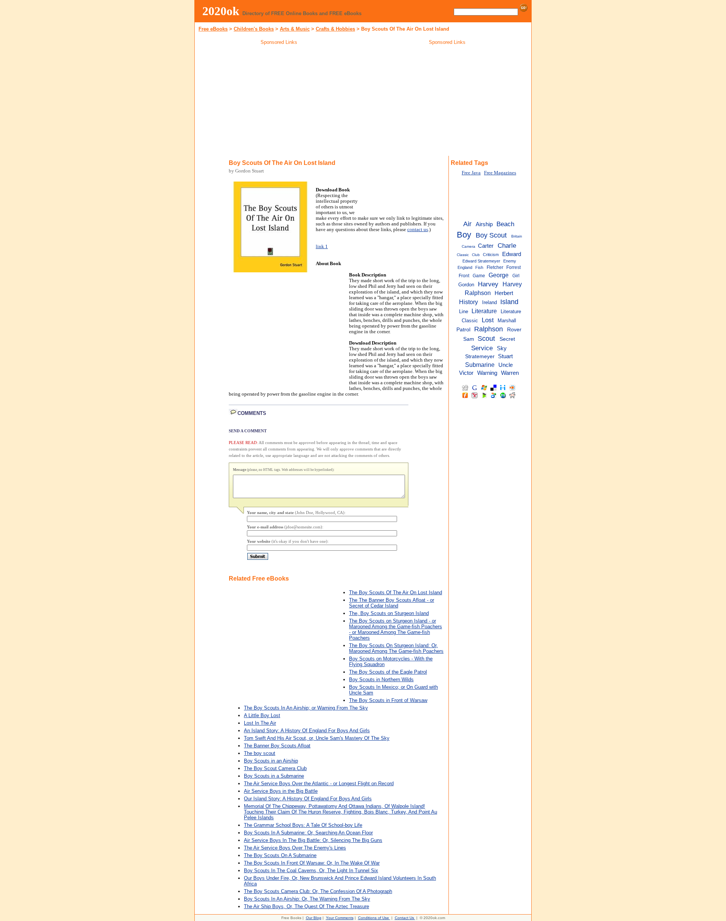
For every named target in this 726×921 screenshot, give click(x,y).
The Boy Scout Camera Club (275, 768)
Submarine (480, 364)
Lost (488, 320)
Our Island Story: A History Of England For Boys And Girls (308, 798)
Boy (464, 234)
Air (467, 224)
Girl (516, 275)
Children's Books (254, 29)
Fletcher (495, 267)
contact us (417, 229)
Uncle (505, 365)
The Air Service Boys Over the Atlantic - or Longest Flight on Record (319, 783)
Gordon (466, 284)
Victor (466, 373)
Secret (507, 339)
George (499, 275)
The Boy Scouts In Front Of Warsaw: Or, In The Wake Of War (312, 863)
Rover (514, 329)
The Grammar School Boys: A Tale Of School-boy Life (303, 825)
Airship (484, 224)
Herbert (504, 293)
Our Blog (313, 918)
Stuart (505, 356)
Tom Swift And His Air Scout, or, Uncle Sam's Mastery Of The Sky (316, 738)
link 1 (322, 246)
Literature (484, 311)
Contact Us (404, 918)
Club (476, 255)
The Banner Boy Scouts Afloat (277, 746)
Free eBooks (213, 29)
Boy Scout (491, 235)
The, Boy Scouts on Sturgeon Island (389, 613)
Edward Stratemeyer (481, 261)
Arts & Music (295, 29)
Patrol (463, 329)
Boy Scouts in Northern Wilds (381, 679)
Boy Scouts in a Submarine (274, 776)
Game (479, 275)
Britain (516, 236)
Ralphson (488, 329)
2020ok (220, 11)
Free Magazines (500, 173)
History (468, 301)
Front (464, 275)
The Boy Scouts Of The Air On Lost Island (395, 592)
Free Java (471, 173)
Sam (468, 339)
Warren (510, 373)
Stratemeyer (480, 356)
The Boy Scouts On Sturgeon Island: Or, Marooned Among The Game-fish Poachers (396, 648)
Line (463, 311)
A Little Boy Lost (262, 715)
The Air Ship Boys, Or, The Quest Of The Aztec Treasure (306, 906)
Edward (511, 254)
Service (482, 348)
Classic (463, 255)
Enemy (509, 261)
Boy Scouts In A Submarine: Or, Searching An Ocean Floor (308, 833)
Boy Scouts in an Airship (271, 761)
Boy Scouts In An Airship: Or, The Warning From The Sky (307, 899)
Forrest (513, 267)
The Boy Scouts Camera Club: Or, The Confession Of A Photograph (318, 891)
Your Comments (340, 918)
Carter (485, 245)
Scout (486, 338)
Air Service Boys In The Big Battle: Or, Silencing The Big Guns (313, 840)
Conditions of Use (373, 918)
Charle (507, 245)
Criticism (491, 254)
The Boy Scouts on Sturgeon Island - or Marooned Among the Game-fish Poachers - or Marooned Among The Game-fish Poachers (395, 629)
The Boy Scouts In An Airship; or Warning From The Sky (306, 708)
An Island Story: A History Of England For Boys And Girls (307, 730)
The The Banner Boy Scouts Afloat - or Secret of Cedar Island (391, 603)
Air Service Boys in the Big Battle (281, 791)
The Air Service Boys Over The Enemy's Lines (295, 848)
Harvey (488, 284)
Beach (505, 224)
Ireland (489, 302)
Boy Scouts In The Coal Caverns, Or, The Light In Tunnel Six (311, 870)
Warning (487, 373)
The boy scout (259, 753)
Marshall (507, 320)
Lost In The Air (260, 723)
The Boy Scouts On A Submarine (280, 855)
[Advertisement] (279, 102)
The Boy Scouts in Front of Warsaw (388, 700)
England (465, 267)
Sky (502, 348)
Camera (468, 246)
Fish (479, 267)
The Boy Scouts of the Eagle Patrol (388, 672)
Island (509, 302)
